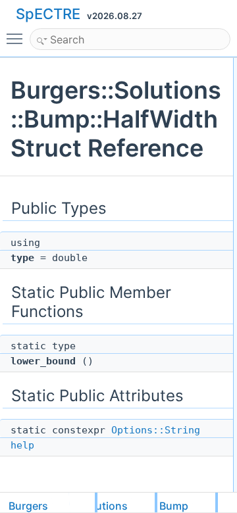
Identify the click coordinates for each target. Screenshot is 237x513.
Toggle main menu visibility (17, 38)
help (22, 445)
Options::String (155, 430)
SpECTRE (48, 13)
